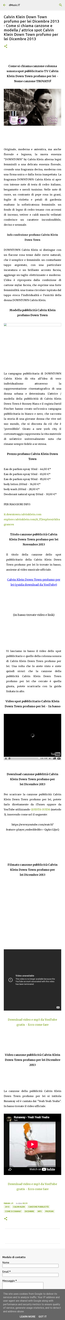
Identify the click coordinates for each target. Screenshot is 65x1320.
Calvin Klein (19, 1207)
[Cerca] (60, 5)
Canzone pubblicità (38, 1207)
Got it (42, 1316)
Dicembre (29, 1211)
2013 (7, 1207)
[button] (6, 46)
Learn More (27, 1316)
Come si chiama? (13, 1211)
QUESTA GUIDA (41, 809)
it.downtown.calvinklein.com (22, 514)
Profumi (49, 1211)
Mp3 (40, 1211)
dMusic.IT (14, 5)
